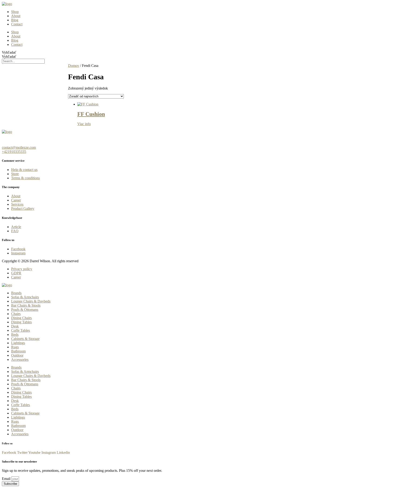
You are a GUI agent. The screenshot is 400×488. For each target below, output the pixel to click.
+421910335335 (14, 152)
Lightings (18, 343)
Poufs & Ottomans (24, 310)
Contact (16, 24)
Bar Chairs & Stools (26, 305)
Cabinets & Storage (25, 339)
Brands (16, 293)
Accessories (19, 359)
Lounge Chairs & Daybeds (30, 301)
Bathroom (18, 351)
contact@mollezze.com (19, 147)
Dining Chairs (21, 318)
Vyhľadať (9, 52)
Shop (15, 12)
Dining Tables (21, 322)
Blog (14, 20)
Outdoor (17, 355)
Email (6, 479)
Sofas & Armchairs (25, 297)
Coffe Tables (20, 330)
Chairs (16, 314)
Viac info (84, 124)
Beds (15, 335)
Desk (15, 326)
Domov (73, 66)
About (15, 16)
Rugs (15, 347)
